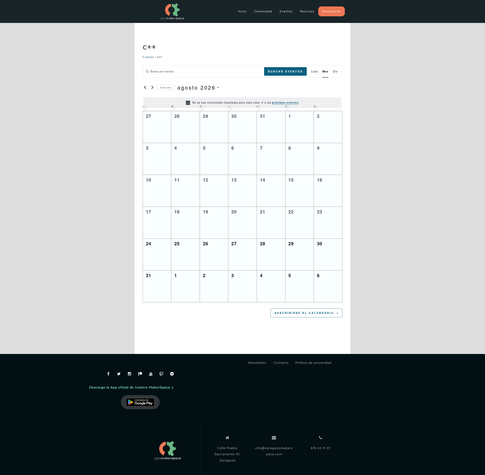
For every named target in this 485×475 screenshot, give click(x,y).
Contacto (281, 363)
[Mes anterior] (145, 87)
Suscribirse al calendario (304, 313)
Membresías (331, 11)
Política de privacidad (313, 363)
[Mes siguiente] (152, 87)
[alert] (242, 102)
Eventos (286, 11)
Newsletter (257, 363)
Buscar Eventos (285, 71)
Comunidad (263, 11)
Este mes (165, 87)
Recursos (307, 11)
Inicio (242, 11)
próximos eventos (285, 102)
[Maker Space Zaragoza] (167, 450)
